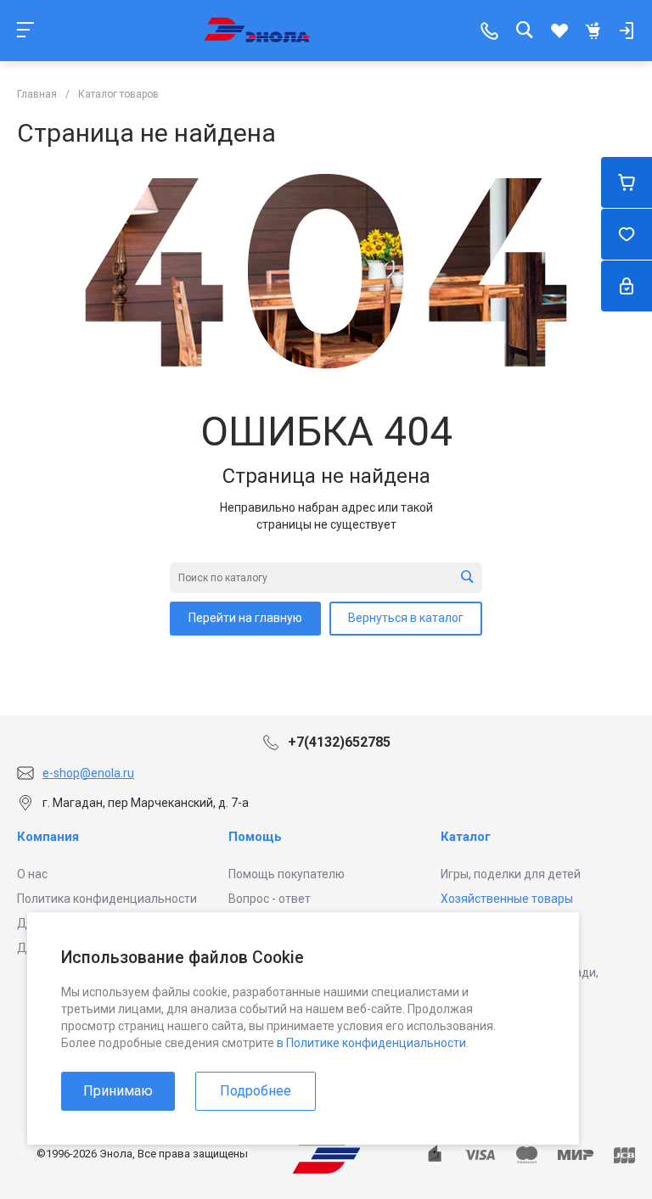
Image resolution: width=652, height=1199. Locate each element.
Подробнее (255, 1091)
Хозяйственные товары (507, 898)
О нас (32, 874)
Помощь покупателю (286, 874)
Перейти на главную (245, 618)
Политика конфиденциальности (107, 898)
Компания (48, 836)
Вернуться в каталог (406, 618)
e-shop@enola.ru (88, 773)
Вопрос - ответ (269, 898)
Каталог (466, 836)
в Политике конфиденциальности (371, 1043)
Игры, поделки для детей (511, 874)
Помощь (255, 836)
